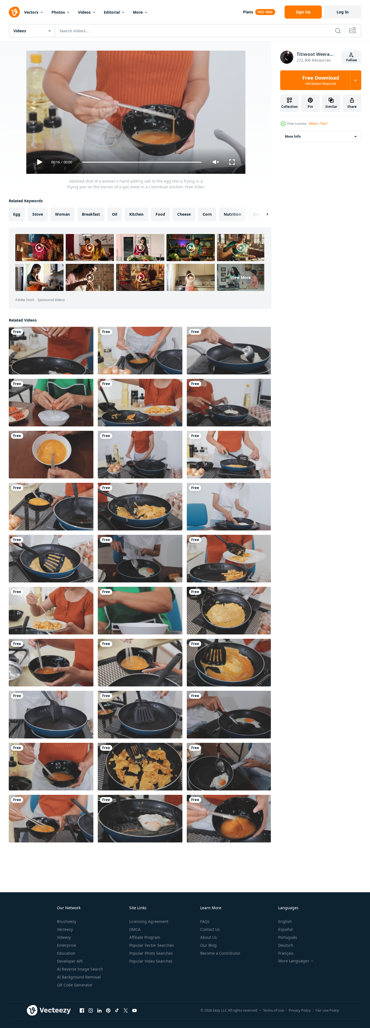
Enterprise (66, 945)
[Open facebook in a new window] (82, 1010)
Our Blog (208, 945)
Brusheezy (66, 921)
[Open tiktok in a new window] (117, 1010)
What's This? (318, 123)
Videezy (64, 937)
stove (37, 214)
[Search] (338, 30)
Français (286, 953)
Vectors (31, 12)
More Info (293, 136)
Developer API (70, 961)
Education (66, 953)
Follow (351, 60)
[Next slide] (262, 214)
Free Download (320, 80)
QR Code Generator (75, 984)
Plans (248, 12)
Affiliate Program (144, 937)
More (138, 12)
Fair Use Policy (327, 1010)
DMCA (134, 929)
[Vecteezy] (14, 12)
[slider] (142, 162)
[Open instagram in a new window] (90, 1010)
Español (285, 929)
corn (207, 214)
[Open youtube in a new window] (134, 1010)
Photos (58, 12)
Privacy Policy (300, 1010)
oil (114, 214)
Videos (84, 12)
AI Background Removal (79, 977)
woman (62, 214)
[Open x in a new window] (126, 1010)
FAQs (205, 921)
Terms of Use (273, 1010)
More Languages (293, 961)
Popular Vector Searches (151, 945)
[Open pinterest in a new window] (108, 1010)
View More (241, 277)
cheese (184, 214)
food (160, 214)
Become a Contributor (220, 953)
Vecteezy (65, 929)
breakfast (91, 214)
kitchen (136, 214)
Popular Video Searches (151, 961)
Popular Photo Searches (151, 953)
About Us (208, 937)
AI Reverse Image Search (80, 969)
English (285, 921)
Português (287, 937)
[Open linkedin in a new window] (99, 1010)
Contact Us (210, 929)
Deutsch (285, 945)
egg (16, 214)
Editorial (112, 12)
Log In (343, 12)
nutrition (232, 214)
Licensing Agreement (148, 921)
